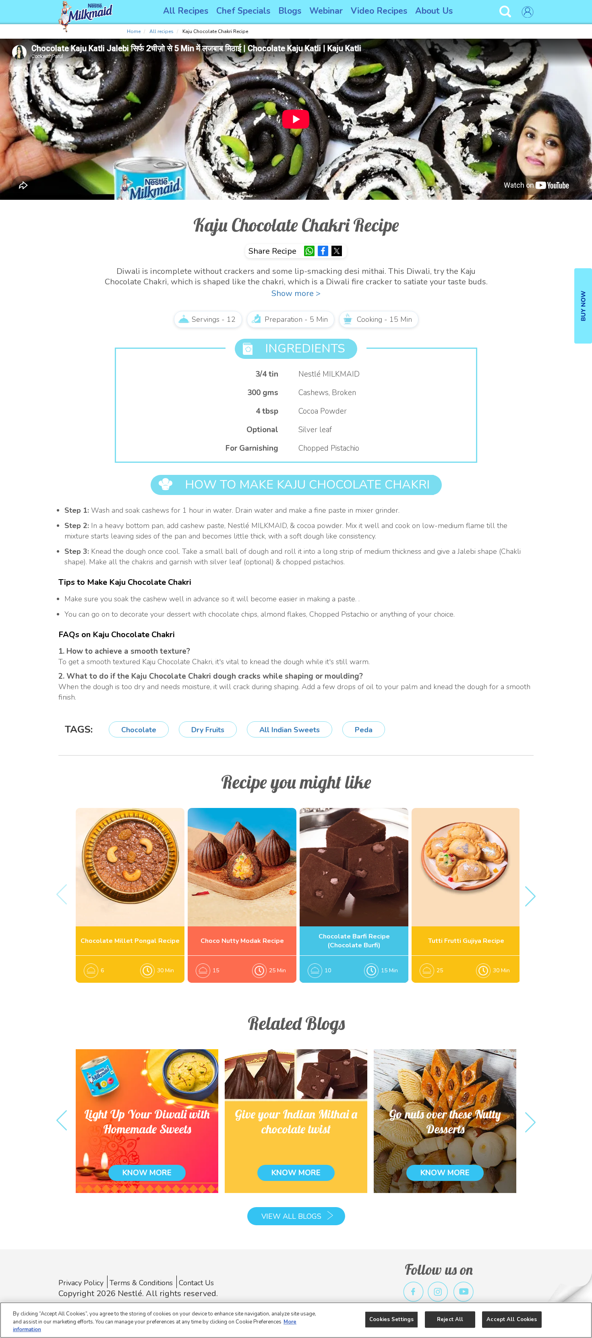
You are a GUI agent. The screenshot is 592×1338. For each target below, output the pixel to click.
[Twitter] (336, 251)
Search (506, 12)
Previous (61, 895)
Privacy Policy (80, 1283)
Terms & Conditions (141, 1283)
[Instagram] (438, 1292)
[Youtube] (463, 1292)
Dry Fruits (207, 730)
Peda (364, 730)
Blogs (289, 11)
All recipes (161, 31)
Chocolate (138, 730)
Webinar (326, 11)
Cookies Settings (391, 1319)
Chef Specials (243, 11)
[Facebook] (323, 251)
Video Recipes (379, 11)
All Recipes (185, 11)
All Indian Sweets (289, 730)
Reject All (450, 1319)
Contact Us (196, 1283)
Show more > (296, 293)
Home (134, 31)
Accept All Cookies (511, 1319)
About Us (434, 11)
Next (530, 895)
